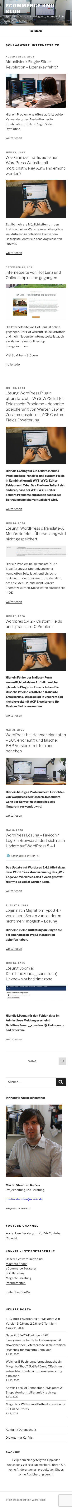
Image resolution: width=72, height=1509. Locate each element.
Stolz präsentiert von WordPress (26, 1499)
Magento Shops (16, 1264)
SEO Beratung (15, 1273)
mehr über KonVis (18, 1292)
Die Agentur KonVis (19, 1437)
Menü (38, 30)
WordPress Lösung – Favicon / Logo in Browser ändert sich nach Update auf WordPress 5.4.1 (35, 840)
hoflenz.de (13, 364)
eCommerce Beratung (21, 1268)
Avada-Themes (39, 119)
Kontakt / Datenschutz (21, 1429)
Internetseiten (16, 1283)
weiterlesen (14, 138)
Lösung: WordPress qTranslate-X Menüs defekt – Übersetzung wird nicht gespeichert (35, 533)
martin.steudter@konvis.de (24, 1199)
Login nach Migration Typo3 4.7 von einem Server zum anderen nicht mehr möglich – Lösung (33, 915)
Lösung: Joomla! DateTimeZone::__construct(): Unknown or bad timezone (31, 973)
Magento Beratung (18, 1278)
